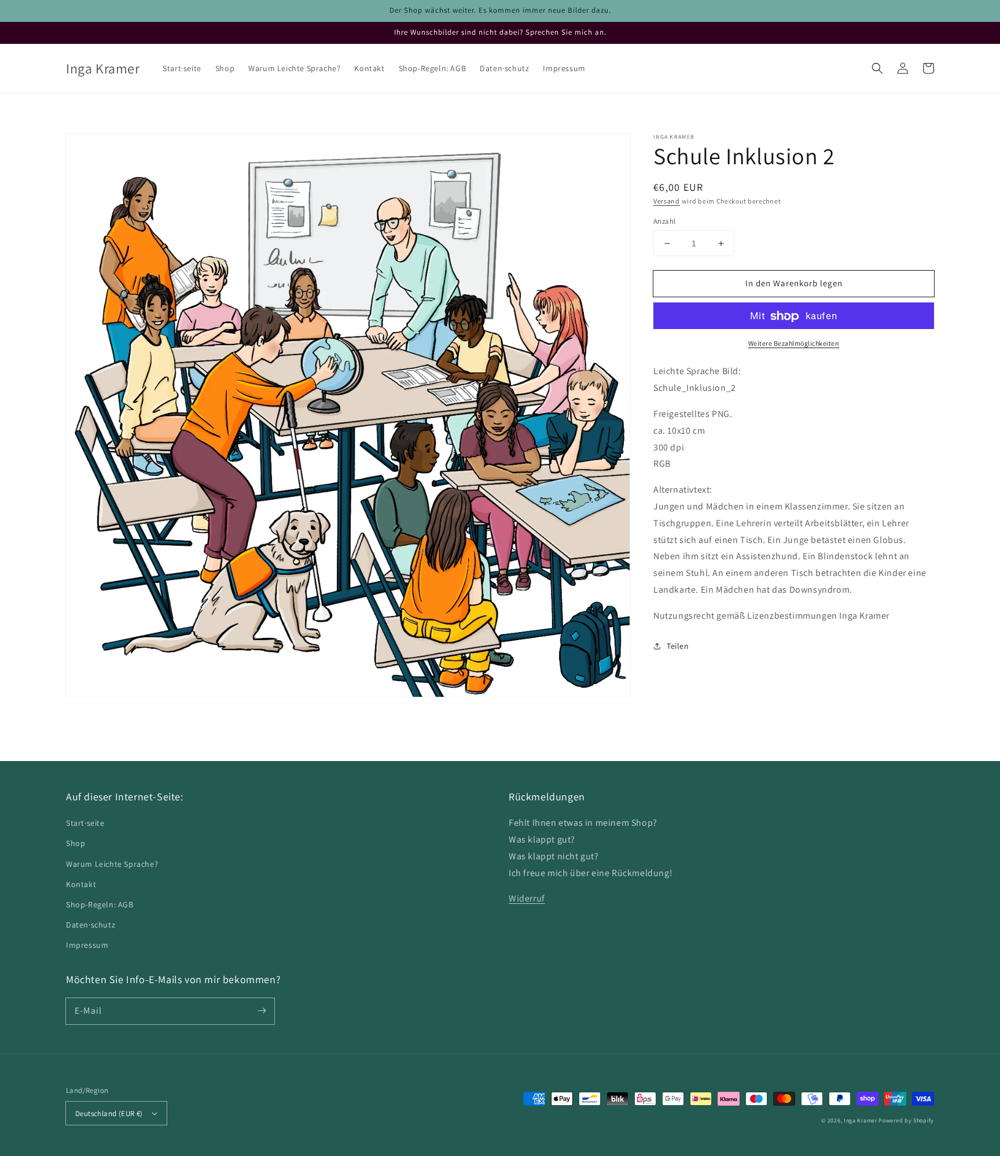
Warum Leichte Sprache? (112, 864)
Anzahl (664, 221)
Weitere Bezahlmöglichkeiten (794, 343)
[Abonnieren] (261, 1011)
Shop (75, 843)
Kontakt (81, 884)
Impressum (87, 945)
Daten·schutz (90, 924)
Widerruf (527, 898)
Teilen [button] (678, 646)
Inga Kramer (860, 1120)
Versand (666, 201)
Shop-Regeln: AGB (100, 904)
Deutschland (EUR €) (109, 1113)
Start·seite (85, 823)
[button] (877, 68)
